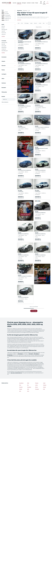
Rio (28, 385)
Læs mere (19, 19)
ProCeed (37, 389)
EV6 (18, 23)
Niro (43, 23)
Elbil (28, 383)
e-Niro (40, 23)
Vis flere (3, 36)
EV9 (44, 389)
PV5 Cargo (26, 23)
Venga (44, 387)
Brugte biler (19, 10)
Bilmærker (25, 10)
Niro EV (35, 23)
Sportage (29, 387)
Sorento (20, 387)
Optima (44, 385)
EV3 (20, 391)
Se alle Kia (21, 383)
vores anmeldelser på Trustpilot (32, 364)
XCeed (47, 23)
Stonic (36, 387)
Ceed (31, 23)
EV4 (22, 23)
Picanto (36, 383)
